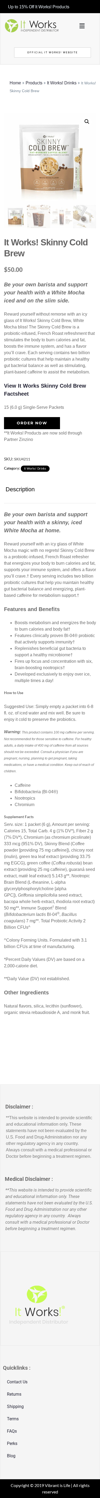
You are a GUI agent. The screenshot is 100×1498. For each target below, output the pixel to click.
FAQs (12, 1431)
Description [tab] (20, 489)
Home (15, 83)
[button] (81, 26)
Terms (13, 1418)
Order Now (32, 423)
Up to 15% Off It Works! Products (38, 7)
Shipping (15, 1406)
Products (34, 83)
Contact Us (17, 1381)
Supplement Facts (19, 816)
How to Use (13, 692)
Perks (12, 1443)
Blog (11, 1455)
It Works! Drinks (62, 83)
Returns (14, 1394)
